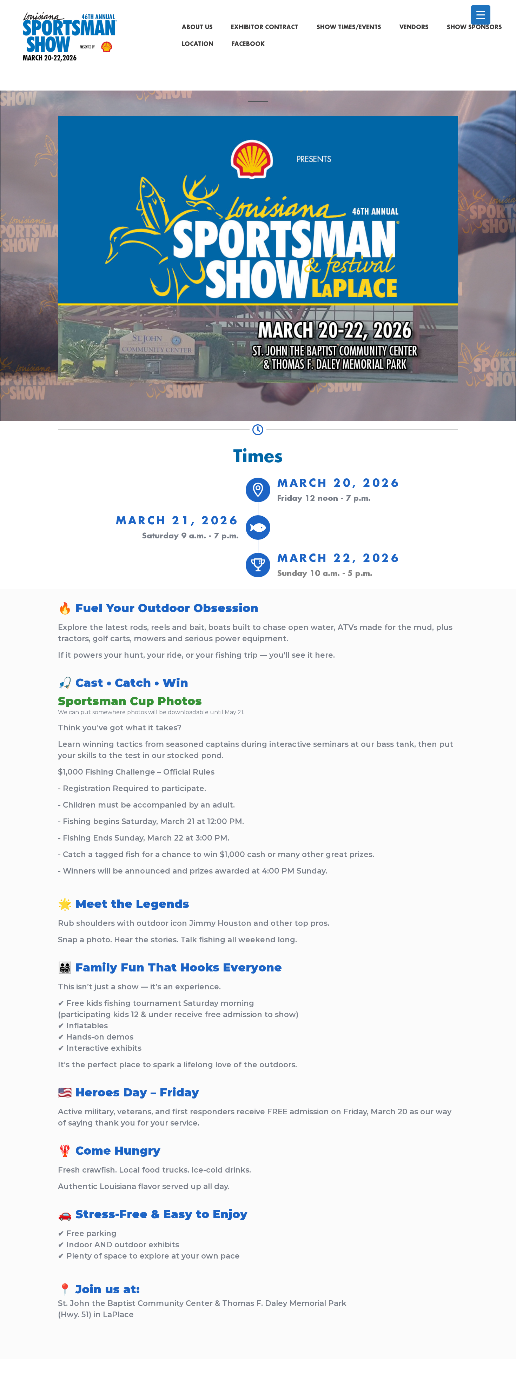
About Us (197, 27)
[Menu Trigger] (480, 15)
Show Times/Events (349, 27)
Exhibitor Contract (264, 27)
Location (197, 44)
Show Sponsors (474, 27)
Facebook (248, 44)
